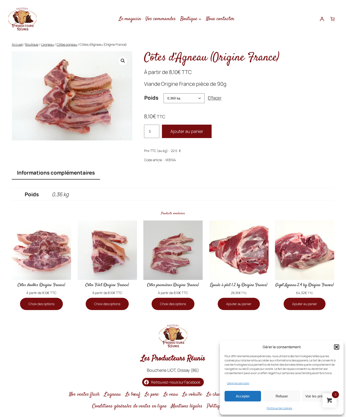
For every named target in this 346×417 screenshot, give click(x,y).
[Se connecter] (322, 19)
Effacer (214, 98)
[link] (332, 19)
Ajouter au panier (186, 131)
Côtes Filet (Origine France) (107, 285)
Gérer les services (238, 383)
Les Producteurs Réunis (173, 358)
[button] (336, 347)
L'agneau (47, 44)
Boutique (31, 44)
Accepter (243, 396)
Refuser (282, 396)
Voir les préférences (320, 396)
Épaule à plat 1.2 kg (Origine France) (238, 285)
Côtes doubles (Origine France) (41, 285)
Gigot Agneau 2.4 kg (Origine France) (304, 285)
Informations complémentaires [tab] (56, 172)
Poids (151, 97)
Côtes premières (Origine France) (173, 285)
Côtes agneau (66, 44)
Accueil (17, 44)
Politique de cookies (279, 408)
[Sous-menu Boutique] (199, 18)
